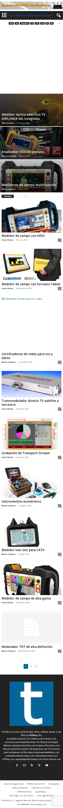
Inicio (19, 196)
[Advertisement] (31, 60)
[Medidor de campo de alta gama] (31, 579)
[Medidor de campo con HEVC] (31, 216)
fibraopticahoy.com (38, 749)
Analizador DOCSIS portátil (23, 152)
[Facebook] (17, 765)
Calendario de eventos (41, 787)
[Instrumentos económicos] (31, 482)
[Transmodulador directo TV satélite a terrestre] (31, 384)
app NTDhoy (40, 791)
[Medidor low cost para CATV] (31, 530)
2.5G (37, 23)
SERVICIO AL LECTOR (36, 784)
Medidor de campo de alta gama (26, 598)
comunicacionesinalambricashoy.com (22, 742)
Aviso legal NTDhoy (45, 795)
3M (52, 23)
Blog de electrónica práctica (16, 749)
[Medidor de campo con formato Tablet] (31, 265)
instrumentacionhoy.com (46, 756)
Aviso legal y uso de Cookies (21, 795)
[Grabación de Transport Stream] (31, 434)
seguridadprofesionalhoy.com (28, 759)
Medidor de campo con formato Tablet (31, 284)
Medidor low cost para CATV (23, 550)
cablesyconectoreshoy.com (43, 738)
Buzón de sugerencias (13, 784)
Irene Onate (7, 240)
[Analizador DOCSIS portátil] (31, 142)
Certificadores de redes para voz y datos (27, 356)
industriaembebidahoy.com (46, 752)
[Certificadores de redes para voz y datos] (31, 324)
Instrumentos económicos (21, 501)
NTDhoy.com (8, 759)
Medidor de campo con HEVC (23, 236)
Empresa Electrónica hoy (48, 745)
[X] (39, 765)
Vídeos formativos (20, 787)
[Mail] (24, 765)
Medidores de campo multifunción (29, 185)
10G (17, 23)
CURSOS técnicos (24, 791)
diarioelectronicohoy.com (23, 745)
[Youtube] (46, 765)
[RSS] (32, 765)
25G (42, 23)
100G (11, 23)
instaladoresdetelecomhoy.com (19, 756)
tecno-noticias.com (52, 759)
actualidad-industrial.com (18, 738)
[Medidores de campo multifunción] (31, 181)
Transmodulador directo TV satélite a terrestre (30, 403)
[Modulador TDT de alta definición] (31, 627)
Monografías (53, 784)
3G (47, 23)
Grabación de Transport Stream (26, 453)
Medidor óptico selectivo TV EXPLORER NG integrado (23, 116)
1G (32, 23)
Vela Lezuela (8, 123)
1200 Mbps (25, 23)
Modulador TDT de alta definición (27, 647)
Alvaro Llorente (9, 156)
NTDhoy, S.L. (35, 735)
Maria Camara (9, 189)
